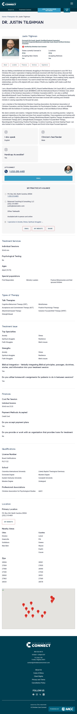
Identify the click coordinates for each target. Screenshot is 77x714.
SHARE (50, 228)
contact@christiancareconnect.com (38, 662)
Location (14, 65)
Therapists (11, 17)
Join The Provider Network (49, 9)
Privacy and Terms (38, 680)
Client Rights (38, 676)
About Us (11, 10)
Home (4, 17)
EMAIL (38, 178)
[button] (23, 605)
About (5, 65)
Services (34, 65)
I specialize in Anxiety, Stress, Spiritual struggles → (25, 222)
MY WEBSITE (38, 228)
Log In (66, 9)
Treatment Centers (25, 10)
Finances (24, 65)
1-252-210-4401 (17, 171)
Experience (45, 65)
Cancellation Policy (38, 683)
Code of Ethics (38, 673)
